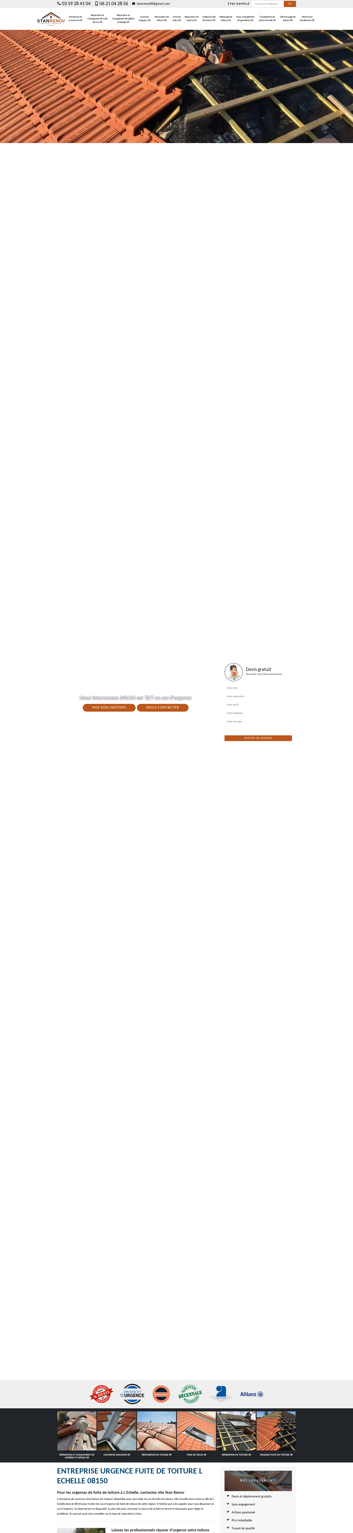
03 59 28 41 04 (76, 3)
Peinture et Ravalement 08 (307, 19)
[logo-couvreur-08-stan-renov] (51, 19)
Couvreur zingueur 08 (145, 19)
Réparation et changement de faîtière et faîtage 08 (123, 19)
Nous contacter (162, 708)
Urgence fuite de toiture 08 (209, 19)
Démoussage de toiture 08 (288, 19)
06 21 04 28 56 (113, 3)
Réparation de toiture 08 (192, 19)
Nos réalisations (109, 708)
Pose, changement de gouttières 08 (245, 19)
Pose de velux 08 (177, 19)
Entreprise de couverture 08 (75, 19)
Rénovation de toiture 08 (162, 19)
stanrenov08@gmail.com (153, 4)
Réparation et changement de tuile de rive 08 (97, 19)
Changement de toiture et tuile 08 (267, 19)
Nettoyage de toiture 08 (225, 19)
